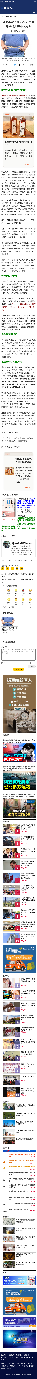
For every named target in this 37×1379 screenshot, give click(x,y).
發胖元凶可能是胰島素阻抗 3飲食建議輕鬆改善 (26, 520)
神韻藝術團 (29, 1363)
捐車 (27, 1357)
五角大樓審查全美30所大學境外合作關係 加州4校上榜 (28, 876)
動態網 (3, 1368)
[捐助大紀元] (19, 1326)
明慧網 (32, 1366)
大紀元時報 (4, 1366)
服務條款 (19, 1355)
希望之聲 (12, 1366)
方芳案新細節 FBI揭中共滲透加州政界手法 (28, 851)
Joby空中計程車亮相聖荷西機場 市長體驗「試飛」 (28, 839)
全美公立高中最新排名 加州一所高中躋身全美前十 (28, 827)
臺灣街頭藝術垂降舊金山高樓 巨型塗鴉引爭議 (28, 937)
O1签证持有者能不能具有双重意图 (27, 1029)
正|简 (32, 65)
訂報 (31, 1357)
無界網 (9, 1368)
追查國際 (11, 1363)
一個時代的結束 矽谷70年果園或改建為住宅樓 (28, 900)
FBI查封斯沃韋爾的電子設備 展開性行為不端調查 (28, 863)
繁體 (35, 1)
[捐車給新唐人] (19, 732)
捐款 (22, 1357)
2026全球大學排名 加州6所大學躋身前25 (28, 1018)
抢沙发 (31, 607)
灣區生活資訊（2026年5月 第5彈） (28, 1065)
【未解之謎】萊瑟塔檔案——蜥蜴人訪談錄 (28, 993)
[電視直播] (19, 1347)
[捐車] (19, 972)
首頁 (2, 16)
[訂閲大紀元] (19, 1285)
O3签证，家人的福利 (27, 1077)
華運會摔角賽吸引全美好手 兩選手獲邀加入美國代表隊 (28, 924)
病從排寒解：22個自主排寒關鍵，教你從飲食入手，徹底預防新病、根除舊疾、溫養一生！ (26, 504)
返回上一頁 (18, 669)
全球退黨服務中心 (23, 1366)
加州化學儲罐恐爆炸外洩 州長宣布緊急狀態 (28, 1091)
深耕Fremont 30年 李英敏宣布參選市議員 (28, 1042)
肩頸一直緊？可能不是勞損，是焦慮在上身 (28, 1005)
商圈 (17, 1357)
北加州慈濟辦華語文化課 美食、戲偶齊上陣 (28, 888)
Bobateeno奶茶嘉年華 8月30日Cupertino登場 (28, 912)
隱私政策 (26, 1355)
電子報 (11, 1357)
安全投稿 (3, 1357)
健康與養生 (9, 16)
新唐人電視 (20, 1363)
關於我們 (3, 1355)
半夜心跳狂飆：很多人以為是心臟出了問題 (28, 981)
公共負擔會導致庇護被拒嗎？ (25, 1139)
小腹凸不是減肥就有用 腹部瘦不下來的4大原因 (18, 525)
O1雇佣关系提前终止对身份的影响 (27, 1053)
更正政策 (11, 1355)
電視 (2, 1359)
